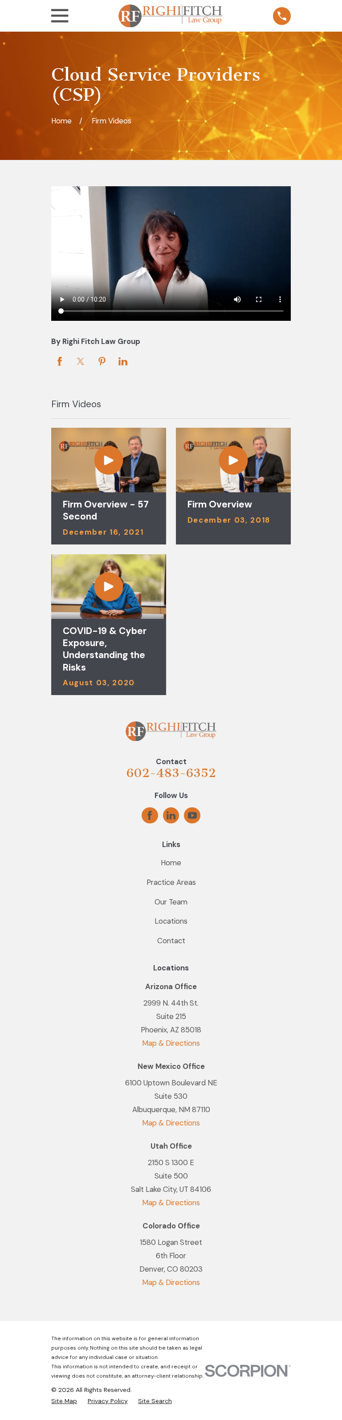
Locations (171, 921)
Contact (171, 940)
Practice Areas (171, 882)
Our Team (171, 902)
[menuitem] (64, 1401)
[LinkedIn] (171, 815)
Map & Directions (171, 1043)
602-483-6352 (171, 773)
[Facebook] (149, 815)
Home (171, 863)
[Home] (170, 15)
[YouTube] (192, 815)
